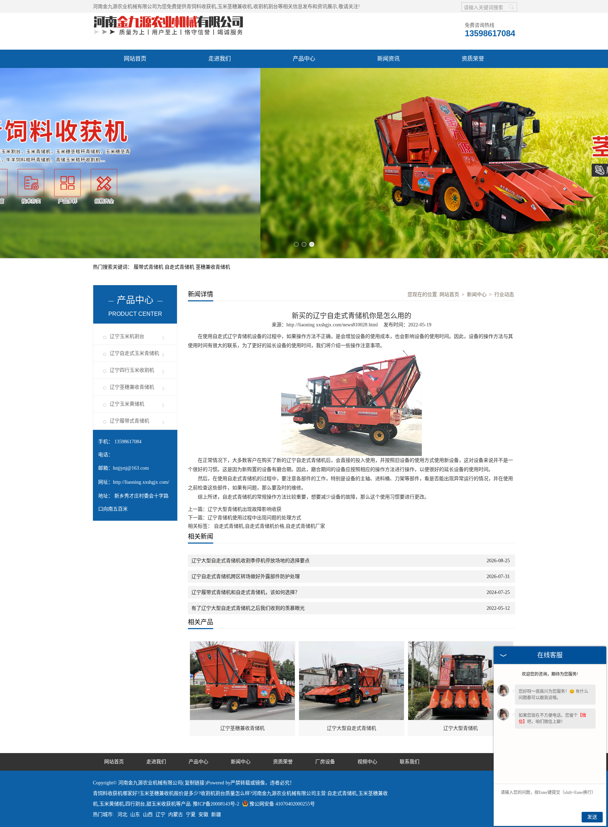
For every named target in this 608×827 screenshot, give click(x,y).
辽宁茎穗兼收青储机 (132, 387)
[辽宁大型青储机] (461, 645)
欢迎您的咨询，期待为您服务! (550, 674)
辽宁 (160, 814)
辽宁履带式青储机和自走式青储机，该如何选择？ (245, 592)
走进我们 (219, 59)
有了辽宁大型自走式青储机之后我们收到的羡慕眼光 (248, 608)
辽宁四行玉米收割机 (132, 370)
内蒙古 (175, 814)
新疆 (216, 814)
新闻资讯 (388, 59)
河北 (122, 814)
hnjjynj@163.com (131, 468)
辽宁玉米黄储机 (127, 404)
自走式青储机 (180, 267)
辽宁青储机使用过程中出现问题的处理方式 (254, 517)
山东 (135, 814)
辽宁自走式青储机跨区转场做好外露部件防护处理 (245, 576)
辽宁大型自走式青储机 (351, 728)
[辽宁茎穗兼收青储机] (243, 645)
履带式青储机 (149, 267)
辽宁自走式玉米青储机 (134, 353)
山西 (148, 814)
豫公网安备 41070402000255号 (282, 804)
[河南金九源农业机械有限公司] (168, 16)
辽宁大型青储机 (460, 728)
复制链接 (194, 782)
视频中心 (367, 761)
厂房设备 (325, 761)
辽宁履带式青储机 (129, 421)
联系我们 (409, 761)
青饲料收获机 (201, 6)
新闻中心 (477, 294)
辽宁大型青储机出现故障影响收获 (244, 509)
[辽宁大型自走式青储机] (352, 645)
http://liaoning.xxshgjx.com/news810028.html (332, 324)
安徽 (203, 814)
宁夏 (191, 814)
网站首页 (135, 59)
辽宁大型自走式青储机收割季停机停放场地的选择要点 (250, 560)
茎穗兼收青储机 (213, 267)
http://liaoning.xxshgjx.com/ (141, 482)
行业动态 (504, 294)
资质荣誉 (473, 59)
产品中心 (304, 59)
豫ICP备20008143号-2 (216, 804)
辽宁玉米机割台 (127, 336)
